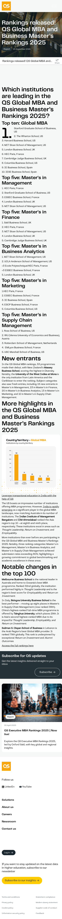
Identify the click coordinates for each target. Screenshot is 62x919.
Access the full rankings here (18, 645)
